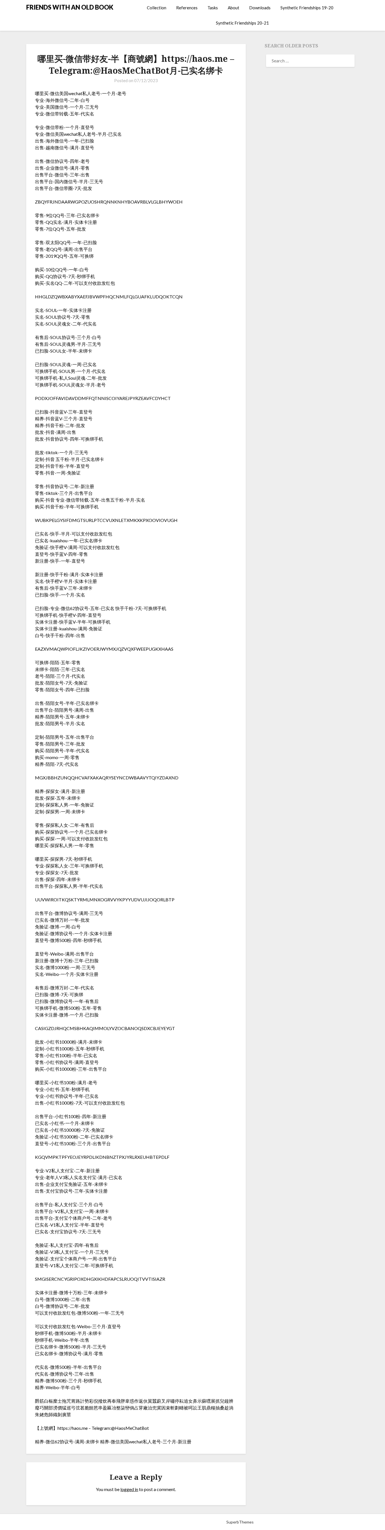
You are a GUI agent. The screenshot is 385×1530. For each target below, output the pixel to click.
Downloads (260, 7)
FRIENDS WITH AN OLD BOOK (69, 7)
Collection (156, 7)
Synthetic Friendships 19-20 (306, 7)
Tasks (212, 7)
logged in (129, 1489)
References (187, 7)
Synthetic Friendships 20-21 (242, 22)
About (233, 7)
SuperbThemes (240, 1522)
